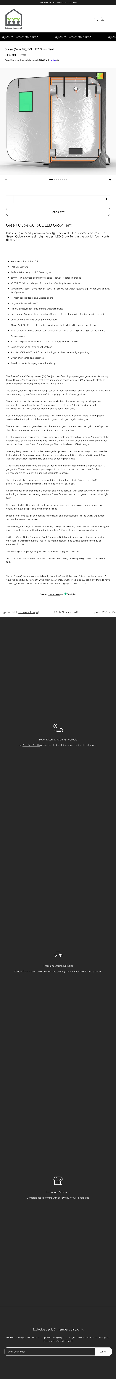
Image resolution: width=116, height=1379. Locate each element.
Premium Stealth (31, 745)
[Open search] (96, 19)
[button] (51, 179)
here (82, 971)
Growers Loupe (10, 612)
